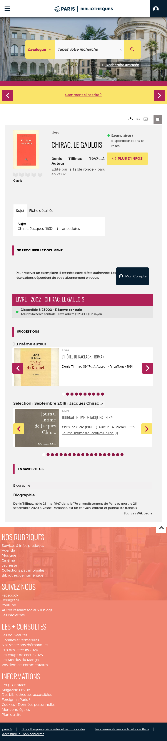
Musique (9, 555)
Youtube (9, 605)
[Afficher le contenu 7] (89, 394)
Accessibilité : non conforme (23, 734)
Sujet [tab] (20, 211)
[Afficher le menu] (7, 8)
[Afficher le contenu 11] (87, 454)
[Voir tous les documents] (102, 404)
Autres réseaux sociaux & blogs (27, 610)
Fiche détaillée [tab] (41, 211)
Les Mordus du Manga (20, 660)
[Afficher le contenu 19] (122, 454)
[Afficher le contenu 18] (117, 454)
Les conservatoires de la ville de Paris (122, 729)
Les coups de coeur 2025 (22, 655)
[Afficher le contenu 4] (76, 394)
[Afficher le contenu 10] (102, 394)
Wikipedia (144, 513)
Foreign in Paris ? (16, 700)
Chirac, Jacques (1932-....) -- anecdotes (49, 229)
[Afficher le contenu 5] (80, 394)
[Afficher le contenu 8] (93, 394)
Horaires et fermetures (20, 640)
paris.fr (7, 729)
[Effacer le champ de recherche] (121, 49)
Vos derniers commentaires (25, 665)
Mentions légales (16, 710)
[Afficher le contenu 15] (104, 454)
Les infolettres (13, 615)
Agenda (8, 550)
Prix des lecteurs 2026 (20, 650)
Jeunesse (9, 565)
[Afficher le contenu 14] (100, 454)
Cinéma (8, 560)
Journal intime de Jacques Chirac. (88, 433)
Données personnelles (36, 705)
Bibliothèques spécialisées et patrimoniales (53, 729)
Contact (18, 685)
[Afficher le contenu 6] (85, 394)
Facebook (10, 595)
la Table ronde (81, 169)
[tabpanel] (59, 227)
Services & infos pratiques (23, 546)
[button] (158, 8)
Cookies (8, 705)
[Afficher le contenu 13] (95, 454)
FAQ (5, 685)
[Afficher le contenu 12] (91, 454)
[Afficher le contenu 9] (98, 394)
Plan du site (11, 715)
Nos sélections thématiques (25, 645)
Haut (161, 528)
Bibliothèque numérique (22, 575)
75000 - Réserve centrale (62, 310)
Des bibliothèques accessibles (27, 695)
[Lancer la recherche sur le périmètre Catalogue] (132, 49)
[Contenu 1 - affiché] (63, 394)
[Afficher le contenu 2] (67, 394)
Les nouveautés (14, 635)
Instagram (10, 600)
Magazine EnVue (16, 690)
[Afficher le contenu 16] (108, 454)
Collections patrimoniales (23, 570)
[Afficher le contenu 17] (113, 454)
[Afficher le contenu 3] (71, 394)
